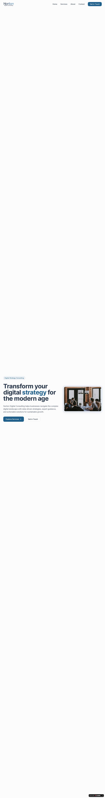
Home (55, 4)
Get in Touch (95, 4)
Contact (82, 4)
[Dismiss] (102, 795)
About (73, 4)
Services (63, 4)
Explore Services (12, 419)
